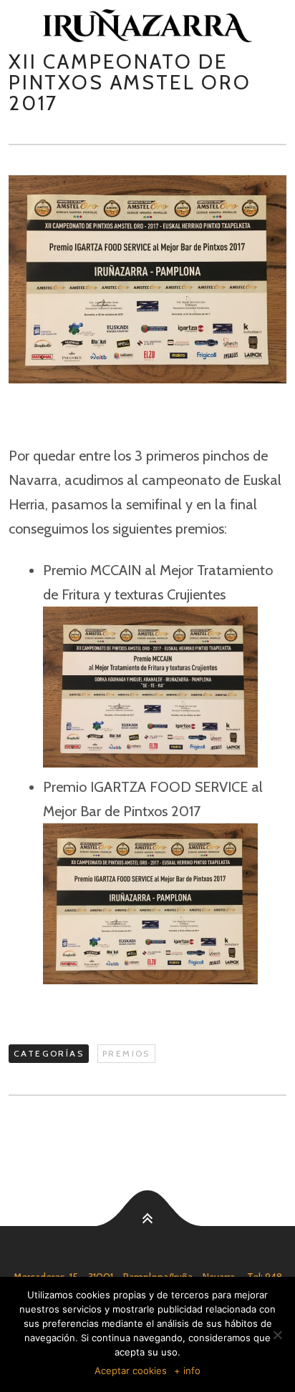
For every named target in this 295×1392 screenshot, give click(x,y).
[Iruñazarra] (147, 26)
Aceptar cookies (131, 1370)
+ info (187, 1370)
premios (126, 1053)
